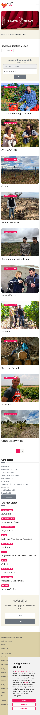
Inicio (3, 34)
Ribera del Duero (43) (9, 470)
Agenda (3, 700)
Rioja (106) (5, 467)
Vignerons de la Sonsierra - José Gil (18, 556)
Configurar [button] (24, 708)
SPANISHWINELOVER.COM (24, 671)
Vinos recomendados (7, 696)
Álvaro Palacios (8, 589)
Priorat (5, 585)
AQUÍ (26, 682)
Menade (5, 332)
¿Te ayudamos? (6, 664)
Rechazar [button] (24, 704)
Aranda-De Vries (10, 223)
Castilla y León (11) (8, 490)
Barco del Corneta (10, 368)
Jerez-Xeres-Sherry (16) (10, 475)
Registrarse (4, 660)
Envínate (5, 547)
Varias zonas (7, 510)
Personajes (4, 688)
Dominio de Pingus (10, 522)
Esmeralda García (10, 295)
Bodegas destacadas (7, 685)
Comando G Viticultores (12, 581)
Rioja (4, 535)
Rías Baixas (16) (7, 478)
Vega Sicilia (7, 530)
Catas (3, 692)
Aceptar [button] (24, 700)
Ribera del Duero (8, 518)
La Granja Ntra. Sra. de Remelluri (16, 539)
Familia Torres (8, 572)
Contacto (4, 657)
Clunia (4, 186)
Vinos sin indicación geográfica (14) (14, 484)
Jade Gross (6, 564)
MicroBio (6, 404)
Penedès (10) (6, 493)
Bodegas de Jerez (6, 676)
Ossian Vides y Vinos (12, 441)
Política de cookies (6, 641)
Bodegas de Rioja (6, 669)
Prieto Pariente (9, 150)
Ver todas (6, 50)
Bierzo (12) (5, 487)
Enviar (20, 621)
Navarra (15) (5, 481)
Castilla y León (10, 86)
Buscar (20, 77)
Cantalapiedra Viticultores (15, 259)
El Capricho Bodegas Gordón (16, 113)
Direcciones (4, 704)
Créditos (3, 644)
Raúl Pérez (6, 514)
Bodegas (11, 34)
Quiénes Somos (6, 653)
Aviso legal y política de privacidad (11, 637)
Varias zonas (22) (7, 472)
